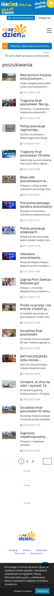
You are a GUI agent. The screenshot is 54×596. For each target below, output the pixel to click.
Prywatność (41, 550)
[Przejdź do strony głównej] (23, 31)
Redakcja (13, 550)
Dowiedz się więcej (23, 591)
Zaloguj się (44, 17)
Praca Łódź (19, 553)
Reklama (27, 550)
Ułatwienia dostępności (23, 18)
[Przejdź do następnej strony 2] (47, 461)
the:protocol (36, 553)
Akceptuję (42, 591)
